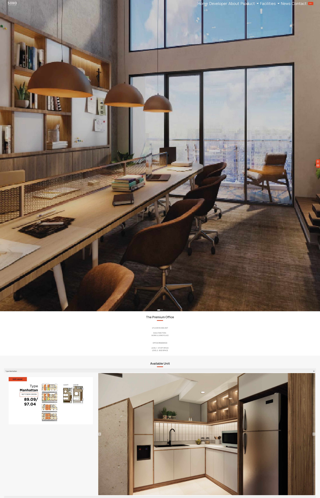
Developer (218, 3)
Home (203, 3)
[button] (114, 434)
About (233, 3)
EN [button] (310, 3)
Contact (299, 3)
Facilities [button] (268, 3)
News (285, 3)
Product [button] (248, 3)
